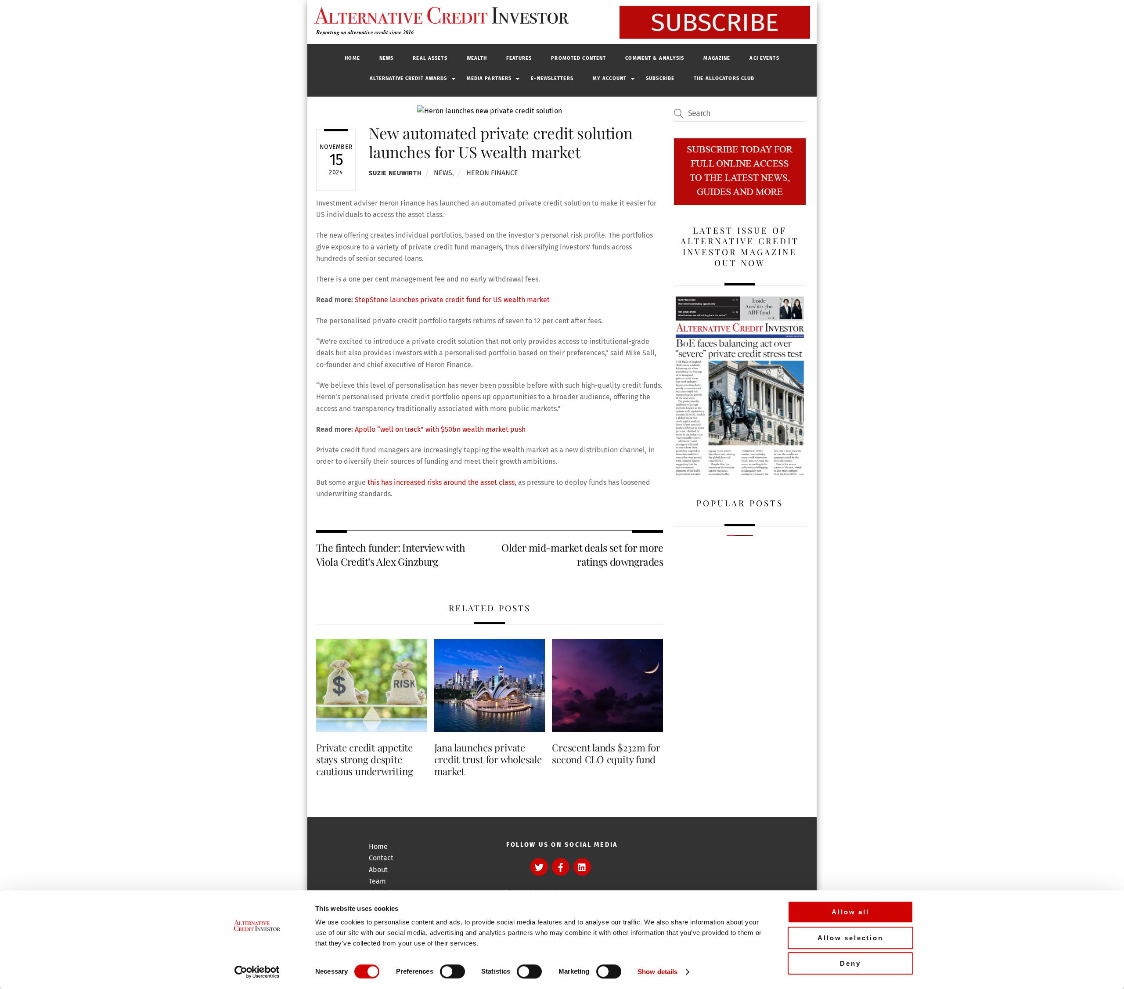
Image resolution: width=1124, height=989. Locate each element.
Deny (850, 963)
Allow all (850, 912)
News (386, 58)
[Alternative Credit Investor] (439, 15)
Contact (381, 858)
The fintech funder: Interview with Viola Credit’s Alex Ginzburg (390, 554)
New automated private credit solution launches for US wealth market (501, 142)
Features (519, 58)
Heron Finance (492, 173)
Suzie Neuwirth (395, 173)
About (378, 870)
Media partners (489, 78)
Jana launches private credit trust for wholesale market (488, 759)
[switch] (452, 971)
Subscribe (660, 78)
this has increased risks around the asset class (441, 482)
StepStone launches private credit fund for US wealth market (452, 300)
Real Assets (430, 58)
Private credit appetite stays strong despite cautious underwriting (364, 759)
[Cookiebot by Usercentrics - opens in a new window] (257, 971)
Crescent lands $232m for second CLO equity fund (606, 753)
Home (352, 58)
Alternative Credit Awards (408, 78)
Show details (657, 971)
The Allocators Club (724, 78)
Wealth (477, 58)
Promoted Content (578, 58)
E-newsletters (552, 78)
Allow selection (850, 938)
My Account (610, 78)
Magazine (716, 58)
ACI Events (764, 58)
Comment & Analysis (654, 58)
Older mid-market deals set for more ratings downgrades (582, 554)
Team (377, 881)
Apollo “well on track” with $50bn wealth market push (440, 429)
